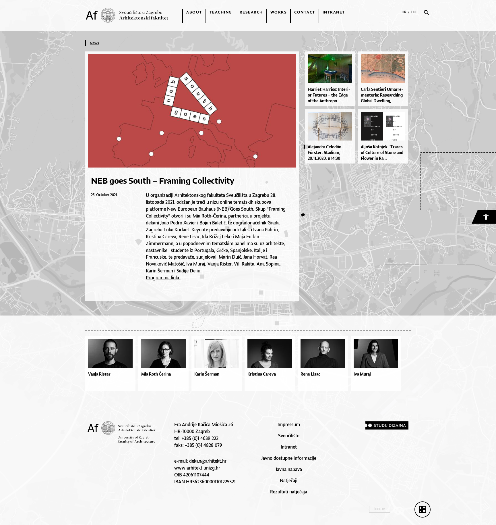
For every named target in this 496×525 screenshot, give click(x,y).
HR (404, 11)
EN (413, 11)
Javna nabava (289, 469)
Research (251, 12)
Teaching (221, 12)
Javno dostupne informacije (288, 458)
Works (278, 12)
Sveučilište (288, 435)
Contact (304, 12)
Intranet (334, 12)
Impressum (289, 424)
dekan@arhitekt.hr (207, 461)
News (94, 43)
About (194, 12)
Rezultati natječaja (288, 492)
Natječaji (288, 480)
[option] (111, 365)
